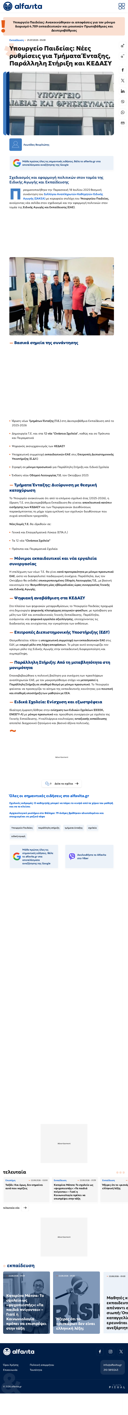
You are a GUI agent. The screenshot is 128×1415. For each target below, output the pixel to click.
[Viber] (122, 101)
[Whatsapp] (122, 112)
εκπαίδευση (20, 1265)
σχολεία (92, 827)
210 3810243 (110, 1369)
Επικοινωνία (10, 1369)
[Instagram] (110, 1351)
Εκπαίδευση (16, 40)
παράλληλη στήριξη (48, 827)
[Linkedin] (122, 91)
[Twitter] (122, 80)
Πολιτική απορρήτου (42, 1364)
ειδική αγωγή (18, 836)
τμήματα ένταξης (74, 827)
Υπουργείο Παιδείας (22, 827)
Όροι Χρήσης (11, 1364)
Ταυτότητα (36, 1369)
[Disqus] (64, 919)
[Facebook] (122, 70)
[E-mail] (122, 123)
